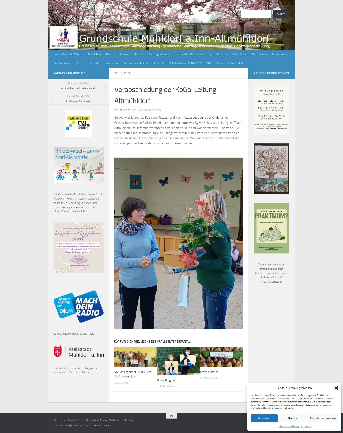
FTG (208, 63)
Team (109, 54)
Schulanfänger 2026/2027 (185, 63)
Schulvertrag (279, 54)
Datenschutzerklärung (289, 426)
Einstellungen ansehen (323, 418)
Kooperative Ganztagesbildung (193, 54)
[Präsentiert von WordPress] (70, 425)
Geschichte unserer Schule (69, 63)
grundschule (128, 110)
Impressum (306, 426)
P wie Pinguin (166, 380)
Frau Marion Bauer (271, 281)
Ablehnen (293, 418)
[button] (336, 388)
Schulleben (94, 54)
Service (221, 54)
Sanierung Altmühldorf (229, 63)
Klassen (124, 54)
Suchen (245, 7)
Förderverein (259, 54)
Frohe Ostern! (209, 372)
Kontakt (95, 63)
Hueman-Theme (102, 425)
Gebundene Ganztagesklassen (152, 54)
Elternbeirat (240, 54)
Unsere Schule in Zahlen (68, 54)
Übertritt (159, 63)
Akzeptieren (264, 418)
